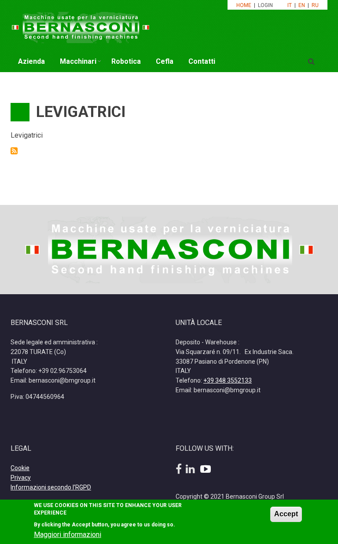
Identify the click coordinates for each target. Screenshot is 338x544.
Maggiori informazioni (67, 534)
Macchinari (78, 61)
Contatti (201, 61)
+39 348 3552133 (227, 380)
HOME (243, 5)
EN (301, 5)
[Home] (81, 26)
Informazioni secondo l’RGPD (51, 487)
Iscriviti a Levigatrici (14, 150)
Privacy (21, 477)
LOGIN (266, 5)
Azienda (31, 61)
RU (315, 5)
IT (289, 5)
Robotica (126, 61)
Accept (286, 514)
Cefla (164, 61)
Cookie (20, 467)
